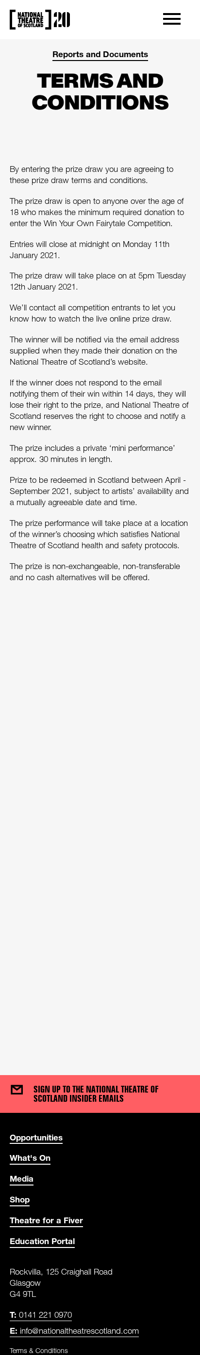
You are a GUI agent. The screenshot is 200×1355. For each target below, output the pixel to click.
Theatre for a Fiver (46, 1220)
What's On (30, 1158)
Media (21, 1178)
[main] (100, 547)
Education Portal (42, 1241)
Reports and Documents (100, 54)
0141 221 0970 (41, 1314)
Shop (20, 1199)
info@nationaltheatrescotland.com (74, 1330)
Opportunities (36, 1137)
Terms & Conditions (39, 1350)
